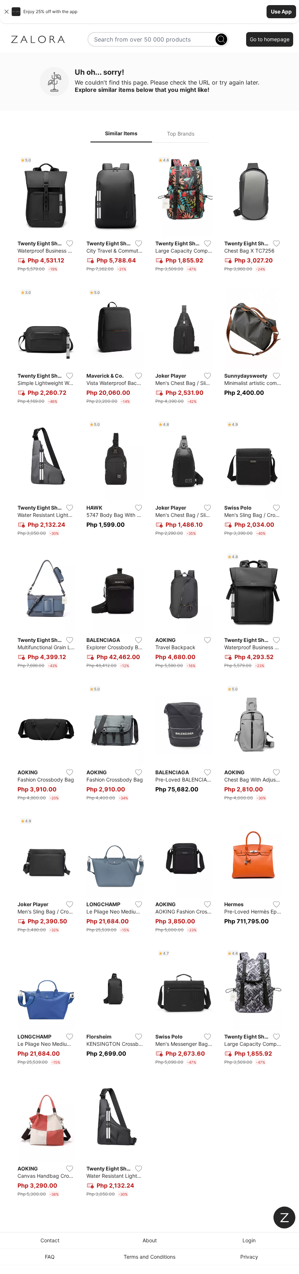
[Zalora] (38, 39)
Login (249, 1240)
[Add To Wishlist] (70, 243)
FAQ (50, 1257)
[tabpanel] (149, 677)
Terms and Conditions (149, 1257)
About (150, 1240)
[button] (149, 11)
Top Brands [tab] (180, 133)
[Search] (221, 39)
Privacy (249, 1257)
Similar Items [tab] (121, 133)
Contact (49, 1240)
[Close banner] (6, 11)
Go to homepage (270, 39)
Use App (281, 11)
